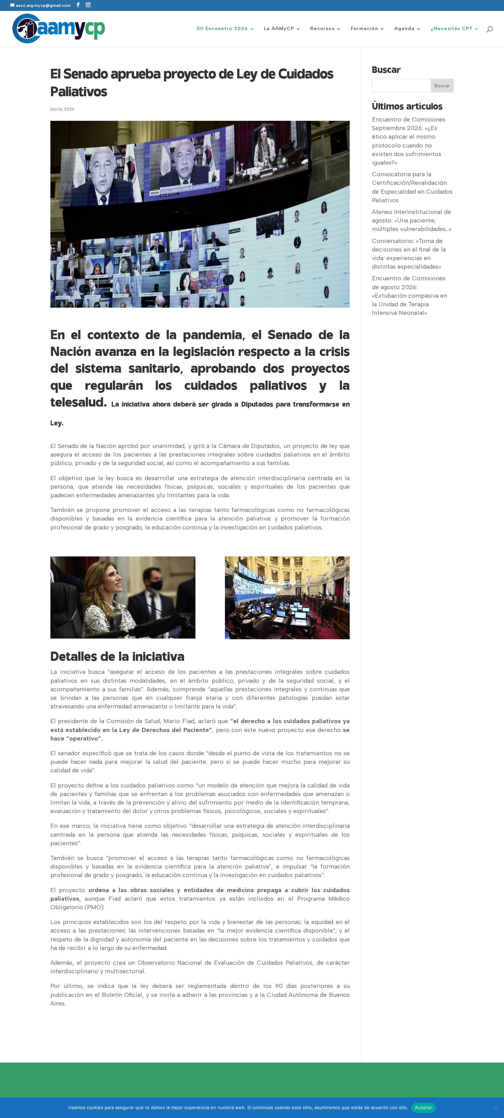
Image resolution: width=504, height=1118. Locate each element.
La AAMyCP (279, 28)
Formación (364, 28)
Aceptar (423, 1107)
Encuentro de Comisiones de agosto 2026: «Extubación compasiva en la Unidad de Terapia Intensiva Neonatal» (409, 295)
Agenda (404, 28)
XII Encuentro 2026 (222, 28)
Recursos (322, 28)
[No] (495, 1107)
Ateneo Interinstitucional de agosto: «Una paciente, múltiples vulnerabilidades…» (412, 220)
